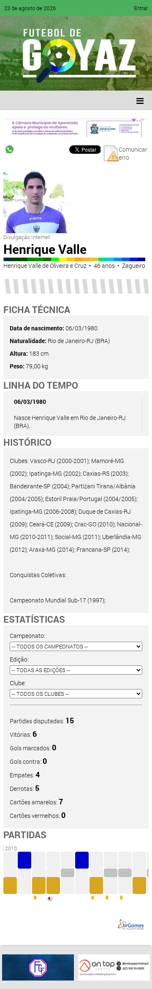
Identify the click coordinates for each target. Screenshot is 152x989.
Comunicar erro (133, 153)
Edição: (19, 659)
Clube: (18, 683)
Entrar (141, 8)
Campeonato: (27, 636)
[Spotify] (81, 78)
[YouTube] (65, 78)
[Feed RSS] (97, 78)
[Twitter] (49, 78)
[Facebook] (33, 78)
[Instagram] (113, 78)
